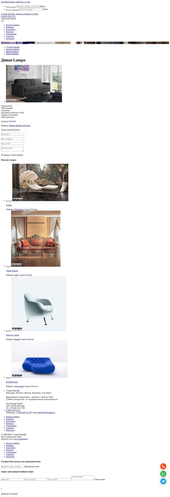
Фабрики (10, 27)
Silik (16, 275)
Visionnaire (18, 209)
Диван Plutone (12, 271)
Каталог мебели (12, 25)
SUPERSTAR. (12, 382)
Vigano (9, 205)
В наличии (10, 29)
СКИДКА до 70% (15, 2)
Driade (17, 339)
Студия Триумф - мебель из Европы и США (19, 14)
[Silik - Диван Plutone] (35, 266)
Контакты (10, 38)
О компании (11, 34)
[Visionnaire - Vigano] (40, 200)
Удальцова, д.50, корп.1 (42, 393)
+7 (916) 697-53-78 (23, 412)
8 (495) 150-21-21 (8, 16)
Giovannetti (19, 386)
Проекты (10, 32)
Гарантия (10, 36)
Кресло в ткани (12, 335)
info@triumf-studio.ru (46, 412)
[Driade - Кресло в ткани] (38, 330)
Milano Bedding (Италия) (19, 126)
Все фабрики (6, 43)
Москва (27, 393)
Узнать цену (100, 479)
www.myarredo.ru (20, 439)
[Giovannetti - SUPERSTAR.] (39, 377)
